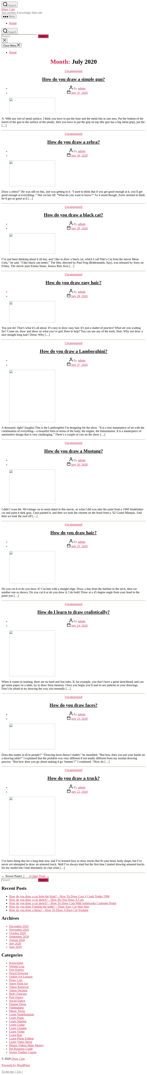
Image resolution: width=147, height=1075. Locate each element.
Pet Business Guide (21, 1048)
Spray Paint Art (18, 983)
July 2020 (15, 943)
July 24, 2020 (79, 625)
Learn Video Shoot (20, 1042)
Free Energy (16, 969)
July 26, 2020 (79, 464)
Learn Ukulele (18, 1028)
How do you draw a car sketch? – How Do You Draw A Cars (46, 899)
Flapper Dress (17, 1004)
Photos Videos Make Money (26, 1045)
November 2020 (19, 929)
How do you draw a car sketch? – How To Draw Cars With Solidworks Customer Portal (62, 903)
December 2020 (19, 926)
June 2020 (15, 947)
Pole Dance (16, 997)
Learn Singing (17, 1021)
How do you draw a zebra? (73, 141)
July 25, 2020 (79, 546)
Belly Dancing (18, 993)
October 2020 (17, 933)
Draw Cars (8, 9)
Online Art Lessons (21, 976)
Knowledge (16, 963)
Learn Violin (16, 1031)
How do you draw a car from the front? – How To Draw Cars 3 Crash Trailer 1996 (59, 896)
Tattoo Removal (19, 987)
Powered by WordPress (16, 1065)
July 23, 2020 (79, 718)
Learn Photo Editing (21, 1038)
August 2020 (17, 940)
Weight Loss (16, 966)
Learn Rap (15, 1035)
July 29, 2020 (79, 228)
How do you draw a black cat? (73, 214)
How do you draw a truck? (73, 778)
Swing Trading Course (23, 1052)
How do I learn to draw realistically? (73, 612)
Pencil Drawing (18, 973)
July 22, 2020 (79, 791)
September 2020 (19, 936)
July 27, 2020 (79, 364)
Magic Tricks (17, 1011)
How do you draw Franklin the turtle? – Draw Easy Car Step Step (49, 906)
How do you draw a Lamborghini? (73, 351)
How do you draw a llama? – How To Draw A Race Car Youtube (48, 910)
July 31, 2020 (79, 92)
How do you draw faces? (73, 705)
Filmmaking (16, 1007)
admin (81, 88)
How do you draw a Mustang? (73, 451)
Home (13, 23)
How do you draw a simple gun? (73, 79)
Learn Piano (16, 1017)
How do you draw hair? (73, 532)
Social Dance (17, 1000)
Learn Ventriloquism (21, 1014)
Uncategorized (73, 71)
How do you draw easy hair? (73, 282)
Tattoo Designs (18, 990)
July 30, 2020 (79, 155)
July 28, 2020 (79, 296)
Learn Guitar (17, 1024)
